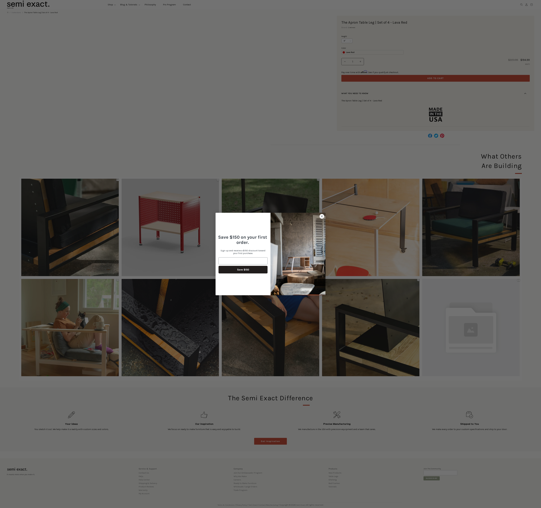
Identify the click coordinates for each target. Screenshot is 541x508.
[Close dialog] (321, 216)
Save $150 (243, 269)
